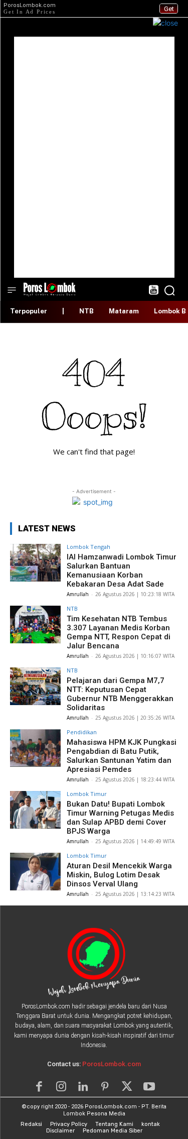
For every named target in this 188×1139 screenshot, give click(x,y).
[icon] (153, 291)
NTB (72, 608)
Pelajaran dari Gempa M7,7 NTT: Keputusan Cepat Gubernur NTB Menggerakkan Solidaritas (120, 694)
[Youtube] (148, 1086)
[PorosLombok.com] (49, 288)
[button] (169, 290)
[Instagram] (61, 1086)
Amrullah (78, 594)
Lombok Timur (87, 793)
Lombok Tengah (88, 546)
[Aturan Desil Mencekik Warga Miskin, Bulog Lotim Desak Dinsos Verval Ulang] (35, 871)
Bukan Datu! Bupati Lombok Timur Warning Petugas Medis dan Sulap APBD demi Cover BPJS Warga (120, 818)
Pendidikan (82, 732)
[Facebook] (39, 1086)
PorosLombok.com (111, 1064)
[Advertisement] (94, 157)
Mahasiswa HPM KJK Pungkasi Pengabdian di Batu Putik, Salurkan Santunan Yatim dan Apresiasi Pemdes (121, 756)
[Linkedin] (83, 1086)
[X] (126, 1086)
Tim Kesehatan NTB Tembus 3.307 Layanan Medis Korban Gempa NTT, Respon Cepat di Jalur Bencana (118, 632)
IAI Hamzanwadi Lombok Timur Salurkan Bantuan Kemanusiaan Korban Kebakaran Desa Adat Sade (121, 570)
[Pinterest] (105, 1086)
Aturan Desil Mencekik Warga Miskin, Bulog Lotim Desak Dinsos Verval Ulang (119, 874)
